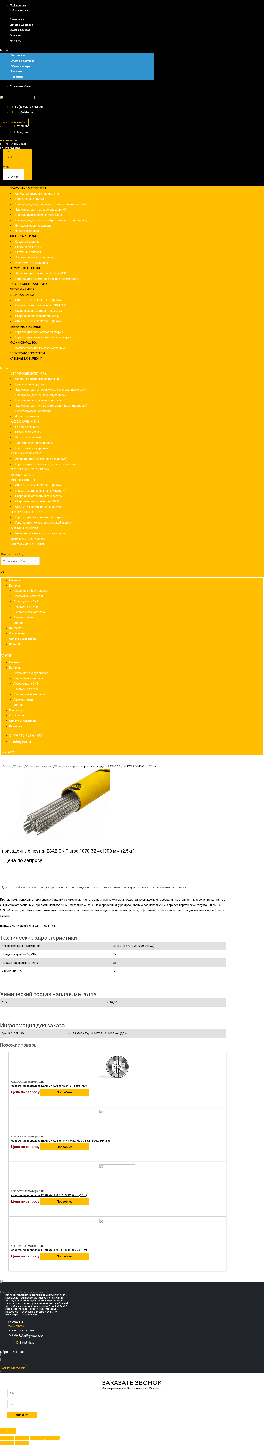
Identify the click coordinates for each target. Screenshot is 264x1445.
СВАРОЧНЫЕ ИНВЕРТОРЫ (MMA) (38, 300)
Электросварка (22, 294)
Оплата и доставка (21, 24)
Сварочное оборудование (30, 590)
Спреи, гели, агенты (28, 247)
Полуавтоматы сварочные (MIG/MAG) (40, 305)
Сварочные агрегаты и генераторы (38, 310)
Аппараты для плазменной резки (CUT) (41, 273)
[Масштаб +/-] (52, 1438)
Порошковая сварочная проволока (38, 215)
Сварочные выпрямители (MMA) (37, 316)
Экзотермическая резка (29, 284)
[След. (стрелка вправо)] (22, 1443)
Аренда (18, 623)
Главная (14, 580)
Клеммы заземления (26, 358)
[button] (77, 50)
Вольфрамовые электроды (33, 225)
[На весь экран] (37, 1438)
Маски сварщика (23, 342)
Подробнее (64, 1092)
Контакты (16, 40)
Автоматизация (22, 289)
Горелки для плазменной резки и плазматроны (47, 279)
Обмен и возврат (20, 30)
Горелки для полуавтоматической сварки (43, 337)
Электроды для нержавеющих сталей (40, 209)
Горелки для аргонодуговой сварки (39, 332)
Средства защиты (27, 241)
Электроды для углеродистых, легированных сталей (50, 204)
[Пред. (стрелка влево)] (7, 1443)
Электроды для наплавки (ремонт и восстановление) (51, 220)
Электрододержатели (27, 353)
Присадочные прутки (29, 199)
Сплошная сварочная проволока (37, 193)
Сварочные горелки (25, 326)
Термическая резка (25, 268)
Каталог (14, 585)
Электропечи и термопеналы (34, 257)
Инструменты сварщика (31, 263)
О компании (17, 19)
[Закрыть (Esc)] (7, 1438)
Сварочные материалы (28, 188)
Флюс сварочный (27, 230)
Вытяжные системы (28, 252)
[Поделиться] (22, 1438)
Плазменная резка (25, 607)
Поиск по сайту (12, 554)
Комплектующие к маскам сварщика (40, 348)
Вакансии (15, 35)
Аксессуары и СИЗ (24, 236)
